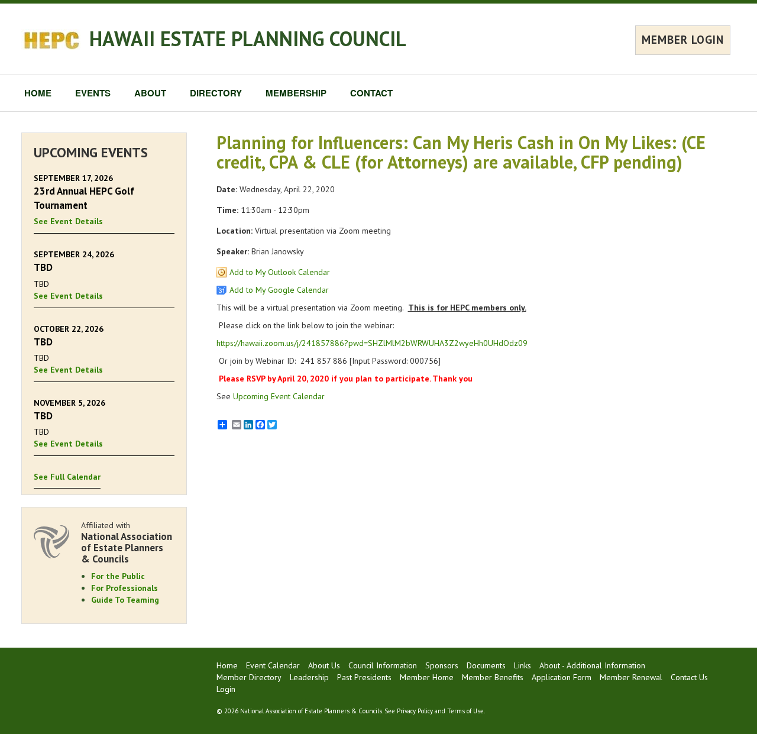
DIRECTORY (216, 92)
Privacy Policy (415, 711)
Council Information (382, 665)
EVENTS (93, 92)
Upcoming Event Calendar (279, 396)
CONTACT (371, 92)
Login (225, 689)
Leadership (309, 677)
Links (522, 665)
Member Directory (249, 677)
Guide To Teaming (125, 599)
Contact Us (689, 677)
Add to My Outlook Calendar (279, 272)
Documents (486, 665)
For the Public (118, 576)
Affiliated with (126, 542)
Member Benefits (492, 677)
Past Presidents (364, 677)
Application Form (561, 677)
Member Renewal (631, 677)
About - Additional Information (592, 665)
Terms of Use (465, 711)
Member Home (427, 677)
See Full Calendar (67, 476)
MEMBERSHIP (296, 92)
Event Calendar (273, 665)
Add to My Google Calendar (279, 289)
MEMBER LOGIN (683, 40)
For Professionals (124, 588)
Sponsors (441, 665)
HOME (37, 92)
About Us (324, 665)
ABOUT (150, 92)
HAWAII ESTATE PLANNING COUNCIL (247, 38)
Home (227, 665)
